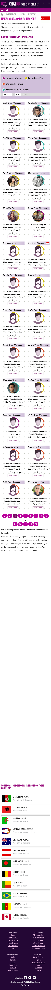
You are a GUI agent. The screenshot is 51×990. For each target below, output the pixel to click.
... (25, 520)
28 (31, 524)
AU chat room (38, 943)
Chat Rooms (13, 938)
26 (20, 524)
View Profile (13, 132)
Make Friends (11, 14)
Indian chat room (38, 948)
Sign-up (38, 960)
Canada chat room (38, 946)
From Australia (13, 970)
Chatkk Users (13, 940)
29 (36, 524)
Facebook (38, 968)
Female (13, 960)
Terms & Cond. (38, 957)
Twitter (38, 970)
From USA (13, 965)
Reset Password (38, 963)
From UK (13, 968)
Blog (38, 965)
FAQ (13, 948)
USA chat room (38, 938)
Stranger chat (38, 935)
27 (25, 524)
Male (13, 957)
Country (22, 14)
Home (13, 935)
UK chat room (39, 940)
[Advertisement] (25, 667)
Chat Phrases (13, 946)
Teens (13, 963)
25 (15, 524)
